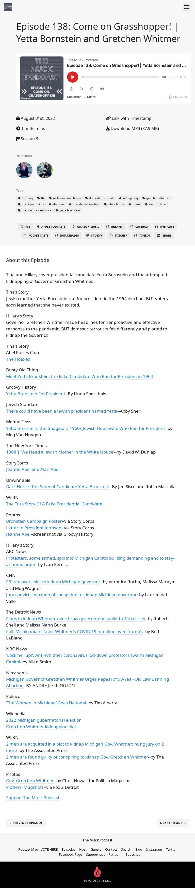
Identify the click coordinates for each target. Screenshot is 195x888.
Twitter (171, 849)
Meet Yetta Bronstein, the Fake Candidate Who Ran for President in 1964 (79, 376)
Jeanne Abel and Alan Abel (32, 469)
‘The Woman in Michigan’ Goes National (46, 703)
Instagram (154, 849)
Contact (111, 849)
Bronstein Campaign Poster (34, 521)
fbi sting (27, 198)
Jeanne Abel (18, 534)
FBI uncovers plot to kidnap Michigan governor (53, 582)
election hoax (157, 204)
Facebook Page (70, 854)
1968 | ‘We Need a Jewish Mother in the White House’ (60, 452)
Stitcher (121, 235)
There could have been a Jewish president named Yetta (61, 411)
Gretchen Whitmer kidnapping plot (41, 727)
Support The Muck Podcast (32, 797)
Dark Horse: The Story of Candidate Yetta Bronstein (57, 486)
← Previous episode (26, 823)
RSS (27, 226)
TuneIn (144, 235)
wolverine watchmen (66, 198)
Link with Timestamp (131, 118)
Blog (138, 849)
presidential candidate (36, 210)
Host (83, 849)
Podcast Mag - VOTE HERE (38, 849)
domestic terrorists (101, 198)
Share (166, 235)
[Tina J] (45, 171)
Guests (96, 849)
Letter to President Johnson (33, 528)
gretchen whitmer (157, 198)
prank (136, 204)
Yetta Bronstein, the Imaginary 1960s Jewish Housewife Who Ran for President (85, 428)
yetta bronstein (69, 210)
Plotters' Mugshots (25, 787)
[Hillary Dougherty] (24, 171)
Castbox (141, 226)
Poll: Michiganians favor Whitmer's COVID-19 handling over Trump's (74, 631)
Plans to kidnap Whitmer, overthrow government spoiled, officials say (75, 618)
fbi (42, 198)
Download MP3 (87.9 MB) (134, 128)
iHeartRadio (69, 235)
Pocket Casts (38, 235)
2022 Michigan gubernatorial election (44, 720)
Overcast (167, 226)
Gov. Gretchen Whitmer (30, 780)
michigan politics (32, 204)
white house (115, 204)
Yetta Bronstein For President (35, 394)
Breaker (117, 226)
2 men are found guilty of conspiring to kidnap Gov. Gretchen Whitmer (77, 757)
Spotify (97, 235)
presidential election (86, 204)
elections (58, 204)
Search (126, 849)
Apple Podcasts (53, 226)
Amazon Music (88, 226)
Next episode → (173, 823)
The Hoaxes (18, 359)
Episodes (68, 849)
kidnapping (130, 198)
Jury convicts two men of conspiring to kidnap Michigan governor (71, 595)
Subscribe (133, 854)
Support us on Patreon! (104, 854)
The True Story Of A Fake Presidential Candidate (54, 504)
